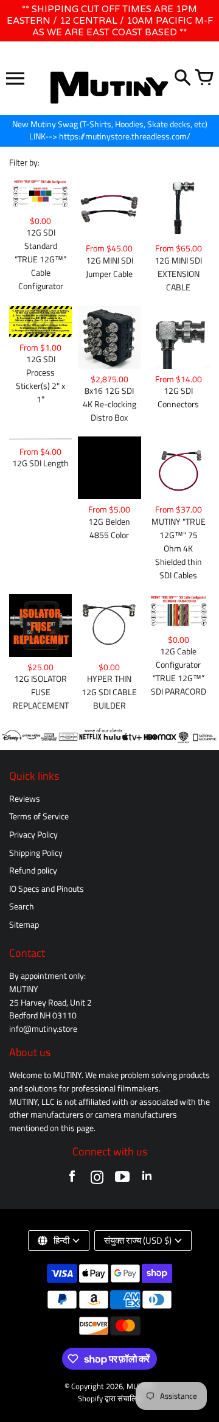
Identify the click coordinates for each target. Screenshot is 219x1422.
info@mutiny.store (43, 1028)
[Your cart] (204, 78)
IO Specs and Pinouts (46, 888)
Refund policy (33, 870)
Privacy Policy (33, 834)
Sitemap (24, 924)
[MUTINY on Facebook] (72, 1179)
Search (21, 906)
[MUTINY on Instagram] (97, 1179)
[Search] (182, 78)
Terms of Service (39, 816)
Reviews (24, 798)
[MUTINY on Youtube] (122, 1179)
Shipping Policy (36, 853)
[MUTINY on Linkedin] (146, 1179)
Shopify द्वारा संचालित (109, 1398)
